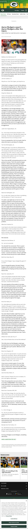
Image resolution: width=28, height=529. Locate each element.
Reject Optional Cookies (14, 522)
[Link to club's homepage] (2, 10)
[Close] (26, 500)
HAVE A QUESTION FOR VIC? (8, 439)
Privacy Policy (9, 516)
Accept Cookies (14, 526)
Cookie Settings (14, 518)
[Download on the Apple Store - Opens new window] (9, 494)
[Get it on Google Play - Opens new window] (18, 494)
